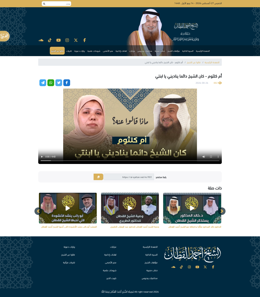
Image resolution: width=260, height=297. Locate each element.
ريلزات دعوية (79, 51)
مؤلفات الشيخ (173, 51)
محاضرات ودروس (145, 51)
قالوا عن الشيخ (57, 51)
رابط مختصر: (160, 177)
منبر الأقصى (108, 51)
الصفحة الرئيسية (203, 51)
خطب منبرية (160, 51)
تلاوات (69, 51)
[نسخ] (98, 177)
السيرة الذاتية (187, 51)
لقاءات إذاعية (121, 51)
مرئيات (132, 51)
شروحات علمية (93, 51)
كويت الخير (111, 278)
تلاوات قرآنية (69, 262)
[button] (222, 211)
